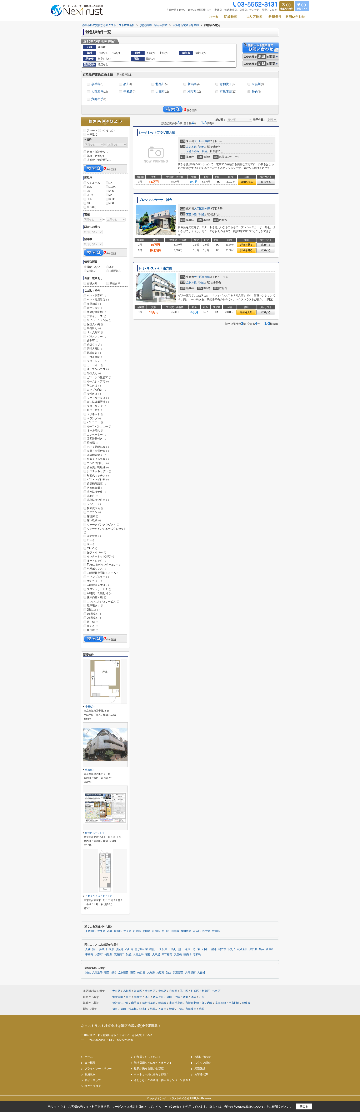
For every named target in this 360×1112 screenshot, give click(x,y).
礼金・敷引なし (96, 155)
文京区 (127, 931)
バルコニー (95, 422)
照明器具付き (96, 438)
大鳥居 (156, 954)
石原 (201, 997)
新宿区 (118, 931)
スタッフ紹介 (202, 1062)
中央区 (101, 931)
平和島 (129, 91)
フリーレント (96, 361)
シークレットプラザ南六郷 (157, 132)
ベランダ (94, 418)
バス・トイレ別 (98, 479)
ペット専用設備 (98, 299)
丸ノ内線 (207, 1002)
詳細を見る (247, 181)
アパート (92, 130)
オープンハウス (98, 369)
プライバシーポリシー (98, 1068)
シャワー (94, 504)
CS (90, 540)
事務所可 (94, 328)
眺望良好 (94, 352)
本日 (112, 266)
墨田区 (146, 931)
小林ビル (90, 706)
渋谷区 (197, 931)
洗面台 (92, 495)
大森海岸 (99, 91)
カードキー (95, 365)
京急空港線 (192, 151)
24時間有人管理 (98, 585)
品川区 (166, 931)
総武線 (162, 1002)
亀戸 (129, 997)
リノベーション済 (99, 320)
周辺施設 (199, 1068)
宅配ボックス (96, 568)
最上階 (92, 621)
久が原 (163, 949)
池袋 (194, 997)
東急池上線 (176, 1002)
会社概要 (90, 1062)
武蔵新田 (242, 949)
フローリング (96, 406)
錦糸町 (143, 1008)
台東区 (137, 931)
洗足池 (120, 949)
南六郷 (206, 141)
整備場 (187, 954)
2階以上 (93, 609)
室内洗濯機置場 (98, 401)
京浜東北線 (192, 1002)
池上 (180, 949)
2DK (111, 191)
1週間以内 (115, 270)
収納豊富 (94, 536)
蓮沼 (187, 949)
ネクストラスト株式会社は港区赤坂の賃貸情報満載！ (121, 1026)
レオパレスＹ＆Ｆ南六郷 (155, 268)
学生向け (94, 385)
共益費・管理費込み (98, 159)
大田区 (198, 141)
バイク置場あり (98, 446)
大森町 (162, 91)
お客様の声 (201, 1074)
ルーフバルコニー (99, 426)
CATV (92, 548)
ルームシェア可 (98, 381)
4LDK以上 (93, 207)
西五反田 (159, 997)
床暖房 (92, 516)
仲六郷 (206, 208)
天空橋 (178, 954)
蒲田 (94, 949)
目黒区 (175, 931)
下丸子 (231, 949)
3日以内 (91, 270)
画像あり (92, 283)
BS (90, 544)
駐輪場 (92, 442)
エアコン (94, 512)
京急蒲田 (228, 91)
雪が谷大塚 (141, 949)
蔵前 (186, 997)
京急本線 (191, 146)
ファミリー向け (98, 397)
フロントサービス (99, 589)
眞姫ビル (90, 769)
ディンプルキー (98, 576)
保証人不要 (95, 324)
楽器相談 (94, 303)
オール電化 (95, 430)
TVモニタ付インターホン (103, 564)
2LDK (90, 194)
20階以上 (94, 617)
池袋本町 (118, 997)
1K (110, 182)
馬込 (261, 949)
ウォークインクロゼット (103, 524)
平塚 (178, 997)
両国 (123, 1008)
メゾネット (95, 414)
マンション (108, 130)
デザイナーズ (96, 316)
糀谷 (204, 151)
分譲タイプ (95, 344)
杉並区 (206, 931)
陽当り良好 (95, 307)
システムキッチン (99, 471)
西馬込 (270, 949)
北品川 (161, 84)
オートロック (96, 560)
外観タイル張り (98, 459)
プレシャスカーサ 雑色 (155, 199)
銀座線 (246, 1002)
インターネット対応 (100, 556)
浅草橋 (133, 1008)
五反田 (162, 1008)
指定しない (93, 266)
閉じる (304, 1106)
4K (88, 203)
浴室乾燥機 (95, 487)
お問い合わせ (202, 1056)
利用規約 (90, 1074)
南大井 (138, 997)
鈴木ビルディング (95, 832)
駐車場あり (95, 605)
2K (88, 191)
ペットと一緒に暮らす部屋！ (151, 1074)
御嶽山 (153, 949)
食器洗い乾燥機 (98, 467)
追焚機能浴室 (96, 483)
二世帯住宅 (95, 357)
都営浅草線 (149, 1002)
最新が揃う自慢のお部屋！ (150, 1068)
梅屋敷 (194, 91)
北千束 (196, 949)
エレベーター (96, 434)
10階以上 (94, 613)
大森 (87, 949)
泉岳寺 (97, 84)
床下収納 (94, 520)
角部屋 (92, 630)
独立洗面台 (95, 508)
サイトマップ (93, 1080)
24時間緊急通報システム (103, 572)
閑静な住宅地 (96, 312)
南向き (92, 625)
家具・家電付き (98, 450)
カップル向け (96, 389)
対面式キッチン (98, 475)
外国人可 (94, 373)
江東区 (156, 931)
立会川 (258, 84)
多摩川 (103, 949)
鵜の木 (222, 949)
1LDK (112, 186)
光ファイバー (96, 552)
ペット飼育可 (96, 295)
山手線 (135, 1002)
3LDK (112, 199)
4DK (111, 203)
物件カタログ (93, 1086)
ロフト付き (95, 410)
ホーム (89, 1056)
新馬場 (193, 84)
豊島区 (216, 931)
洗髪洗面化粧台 (98, 499)
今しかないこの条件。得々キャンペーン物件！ (162, 1080)
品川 (127, 84)
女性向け (94, 393)
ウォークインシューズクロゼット (105, 530)
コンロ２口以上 (98, 463)
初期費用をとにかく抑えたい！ (153, 1062)
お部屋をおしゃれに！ (147, 1056)
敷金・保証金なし (97, 151)
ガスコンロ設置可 (99, 377)
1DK (89, 186)
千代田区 (90, 931)
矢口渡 (253, 949)
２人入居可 (95, 332)
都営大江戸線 (120, 1002)
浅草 (153, 1008)
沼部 (213, 949)
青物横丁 (227, 84)
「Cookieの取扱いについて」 (249, 1106)
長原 (111, 949)
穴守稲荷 (167, 954)
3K (110, 194)
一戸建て (92, 134)
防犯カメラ (95, 581)
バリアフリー (96, 336)
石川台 (129, 949)
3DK (89, 199)
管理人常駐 (95, 348)
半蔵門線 (234, 1002)
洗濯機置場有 (96, 455)
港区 (109, 931)
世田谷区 (186, 931)
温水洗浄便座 (96, 491)
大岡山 (205, 949)
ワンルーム (93, 182)
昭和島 (197, 954)
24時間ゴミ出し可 (99, 593)
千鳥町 (172, 949)
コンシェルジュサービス (103, 601)
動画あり (115, 283)
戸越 (180, 1008)
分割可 (92, 340)
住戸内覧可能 (96, 597)
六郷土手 (98, 99)
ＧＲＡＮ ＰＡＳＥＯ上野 (98, 896)
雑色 (256, 91)
